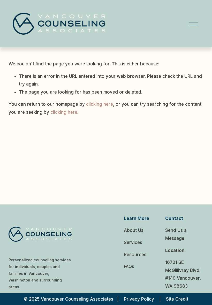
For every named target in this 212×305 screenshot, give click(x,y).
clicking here (99, 104)
